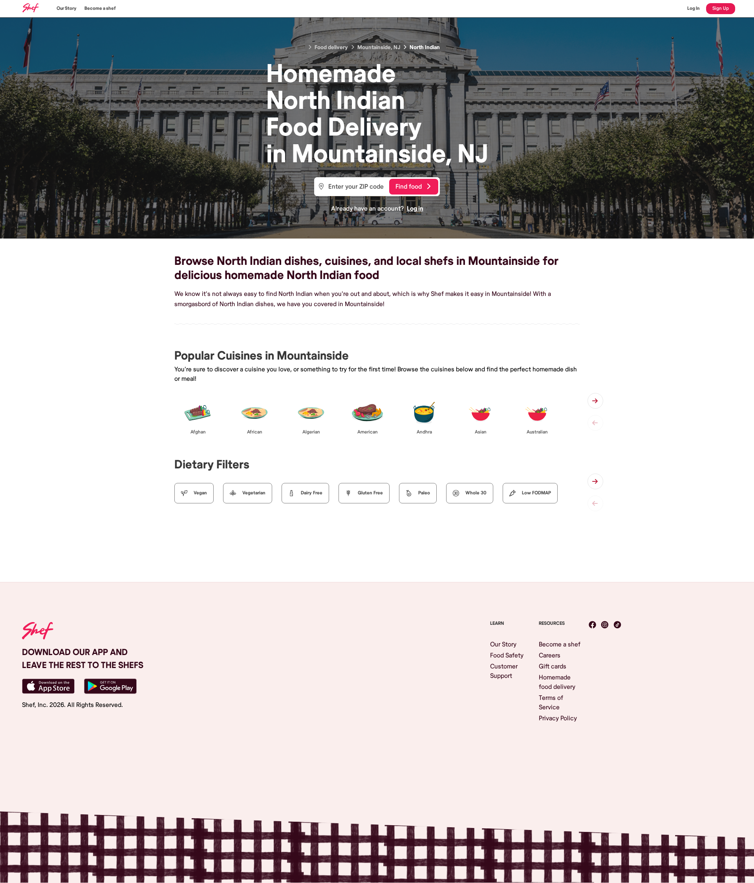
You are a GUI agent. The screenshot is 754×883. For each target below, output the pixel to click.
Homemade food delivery (557, 682)
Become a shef (100, 8)
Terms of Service (551, 702)
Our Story (67, 8)
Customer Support (504, 671)
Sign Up (720, 8)
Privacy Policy (558, 718)
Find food (408, 187)
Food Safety (506, 655)
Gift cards (552, 666)
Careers (549, 655)
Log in (415, 209)
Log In (693, 8)
